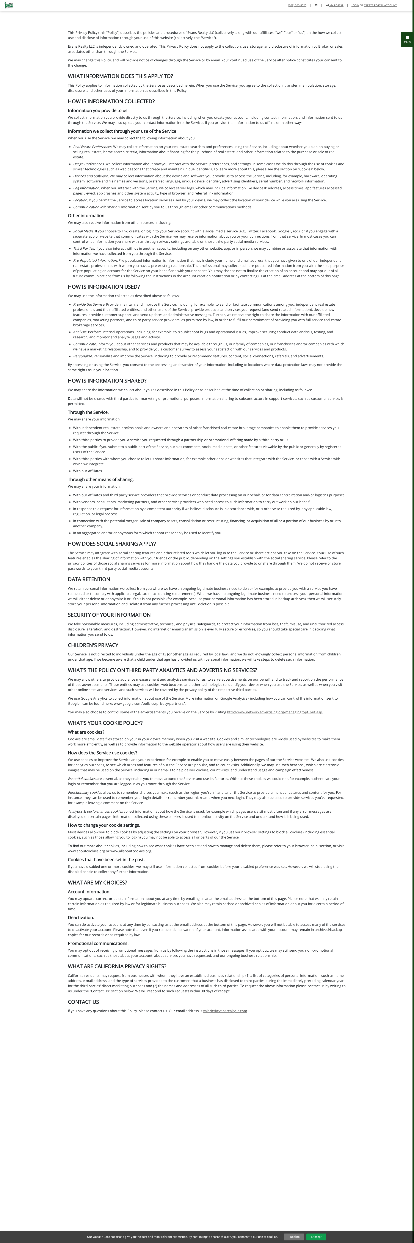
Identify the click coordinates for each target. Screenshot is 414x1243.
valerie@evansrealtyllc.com (225, 1010)
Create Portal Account (380, 5)
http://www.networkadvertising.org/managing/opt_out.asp (274, 712)
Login (355, 5)
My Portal (336, 5)
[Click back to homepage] (7, 5)
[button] (407, 39)
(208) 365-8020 (297, 5)
